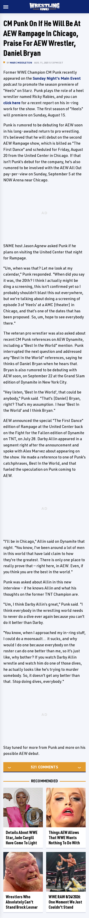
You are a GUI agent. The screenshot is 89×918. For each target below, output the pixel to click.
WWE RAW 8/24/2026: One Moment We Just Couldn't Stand (65, 902)
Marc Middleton (21, 62)
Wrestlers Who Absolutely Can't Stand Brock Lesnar (22, 902)
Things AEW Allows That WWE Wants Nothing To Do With (64, 837)
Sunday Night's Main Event (57, 78)
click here (11, 102)
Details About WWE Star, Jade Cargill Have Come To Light (21, 837)
